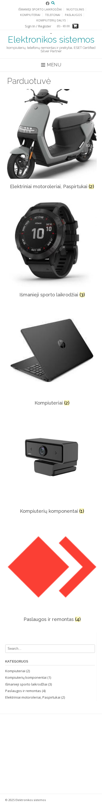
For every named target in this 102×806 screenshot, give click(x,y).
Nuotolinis (75, 9)
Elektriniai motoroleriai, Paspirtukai (32, 697)
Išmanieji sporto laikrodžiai (26, 684)
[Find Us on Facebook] (47, 3)
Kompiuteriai (30, 15)
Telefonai (52, 15)
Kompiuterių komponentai (26, 677)
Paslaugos (73, 15)
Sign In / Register (38, 26)
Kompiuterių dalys (51, 20)
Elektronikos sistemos (51, 39)
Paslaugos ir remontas (23, 690)
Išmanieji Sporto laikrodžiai (40, 9)
